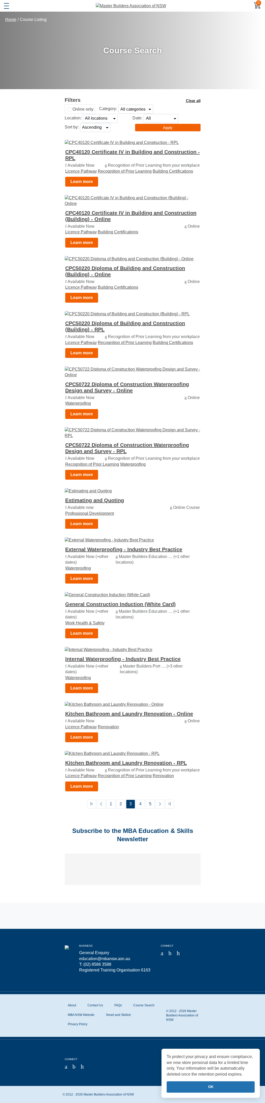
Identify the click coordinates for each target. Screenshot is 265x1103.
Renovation (108, 727)
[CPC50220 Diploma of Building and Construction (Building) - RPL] (133, 314)
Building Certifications (173, 171)
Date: (137, 118)
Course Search (143, 1005)
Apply (168, 127)
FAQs (118, 1005)
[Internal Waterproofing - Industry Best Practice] (133, 650)
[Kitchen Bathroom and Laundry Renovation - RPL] (133, 754)
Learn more (81, 181)
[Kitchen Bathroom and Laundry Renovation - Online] (133, 705)
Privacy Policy (77, 1024)
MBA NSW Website (81, 1015)
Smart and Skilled (118, 1015)
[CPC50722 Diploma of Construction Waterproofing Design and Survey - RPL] (133, 433)
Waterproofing (78, 403)
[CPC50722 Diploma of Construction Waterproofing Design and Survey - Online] (133, 372)
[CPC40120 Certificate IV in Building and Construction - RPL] (133, 143)
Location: (73, 118)
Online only (82, 109)
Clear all (193, 100)
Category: (108, 108)
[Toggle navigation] (6, 6)
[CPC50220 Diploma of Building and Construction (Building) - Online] (133, 259)
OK (211, 1087)
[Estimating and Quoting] (133, 491)
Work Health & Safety (85, 623)
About (72, 1005)
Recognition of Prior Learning (125, 171)
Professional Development (89, 513)
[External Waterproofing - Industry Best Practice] (133, 540)
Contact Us (95, 1005)
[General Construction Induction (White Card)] (133, 595)
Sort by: (72, 127)
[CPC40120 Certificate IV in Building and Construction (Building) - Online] (133, 201)
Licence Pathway (81, 171)
